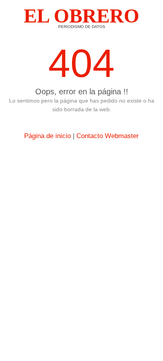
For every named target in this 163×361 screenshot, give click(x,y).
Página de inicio (47, 136)
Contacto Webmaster (107, 136)
